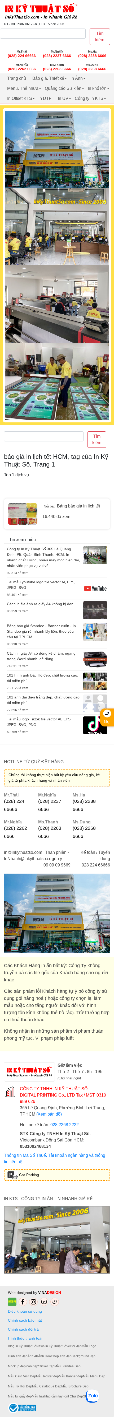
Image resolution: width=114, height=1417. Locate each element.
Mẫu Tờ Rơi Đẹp (20, 1386)
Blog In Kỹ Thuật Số (22, 1346)
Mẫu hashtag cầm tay (47, 1396)
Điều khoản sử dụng (25, 1311)
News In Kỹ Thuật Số (51, 1346)
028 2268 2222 (64, 1124)
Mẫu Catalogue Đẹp (46, 1386)
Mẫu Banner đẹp (71, 1376)
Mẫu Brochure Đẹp (75, 1386)
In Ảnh (77, 78)
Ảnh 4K (33, 1356)
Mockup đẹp (17, 1366)
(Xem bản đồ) (49, 1114)
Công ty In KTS (89, 98)
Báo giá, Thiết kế (48, 78)
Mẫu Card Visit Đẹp (22, 1376)
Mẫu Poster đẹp (47, 1376)
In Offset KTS (19, 98)
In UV (63, 98)
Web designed (20, 1292)
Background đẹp (83, 1356)
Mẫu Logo (89, 1346)
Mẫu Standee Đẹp (67, 1366)
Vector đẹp (74, 1346)
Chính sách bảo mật (25, 1320)
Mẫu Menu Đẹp (94, 1376)
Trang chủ (16, 78)
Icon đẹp (32, 1366)
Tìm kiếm (99, 36)
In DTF (44, 98)
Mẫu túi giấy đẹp (20, 1396)
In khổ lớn (97, 88)
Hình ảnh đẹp (18, 1356)
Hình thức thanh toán (25, 1338)
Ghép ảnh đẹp (61, 1356)
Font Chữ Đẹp (73, 1396)
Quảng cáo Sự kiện (63, 88)
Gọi (107, 721)
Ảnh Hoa (44, 1356)
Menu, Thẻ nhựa (22, 88)
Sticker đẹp (46, 1366)
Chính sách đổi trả (24, 1329)
